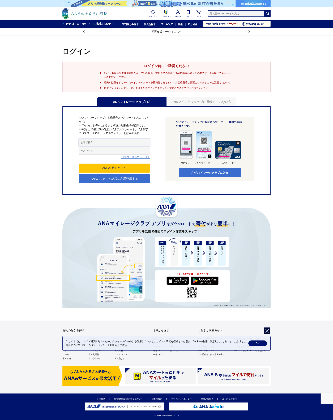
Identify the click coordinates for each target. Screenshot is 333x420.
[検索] (267, 13)
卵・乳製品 (93, 354)
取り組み (193, 24)
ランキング (167, 24)
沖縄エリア (158, 354)
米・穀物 (66, 358)
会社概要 (101, 399)
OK (258, 343)
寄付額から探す (130, 24)
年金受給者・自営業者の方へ (211, 354)
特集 (180, 24)
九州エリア (174, 350)
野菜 (64, 350)
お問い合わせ (207, 399)
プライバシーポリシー (181, 399)
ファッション (120, 354)
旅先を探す (150, 24)
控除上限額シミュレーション (211, 350)
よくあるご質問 (229, 399)
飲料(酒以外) (94, 358)
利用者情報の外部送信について (128, 399)
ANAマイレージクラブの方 (132, 102)
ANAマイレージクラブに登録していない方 (201, 102)
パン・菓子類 (94, 350)
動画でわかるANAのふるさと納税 (250, 350)
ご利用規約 (157, 399)
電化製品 (118, 350)
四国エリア (158, 350)
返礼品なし (119, 358)
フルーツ (66, 354)
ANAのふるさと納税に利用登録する (114, 178)
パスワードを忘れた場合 (135, 157)
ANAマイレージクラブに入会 (209, 172)
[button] (84, 31)
